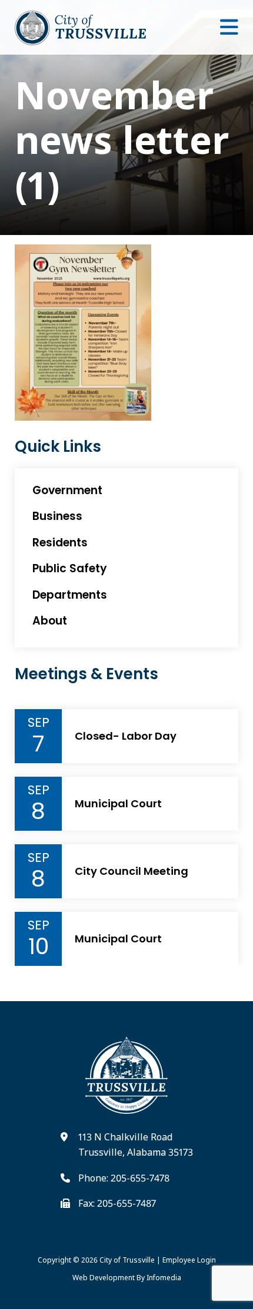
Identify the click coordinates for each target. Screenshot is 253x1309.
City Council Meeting (131, 871)
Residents (60, 543)
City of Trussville (127, 1260)
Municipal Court (118, 803)
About (49, 621)
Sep (38, 722)
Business (57, 516)
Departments (69, 595)
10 (38, 946)
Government (67, 490)
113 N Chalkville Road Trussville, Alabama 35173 (135, 1144)
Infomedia (164, 1278)
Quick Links (58, 447)
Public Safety (69, 568)
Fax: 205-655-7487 (117, 1203)
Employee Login (189, 1260)
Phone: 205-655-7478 (123, 1178)
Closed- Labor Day (126, 736)
